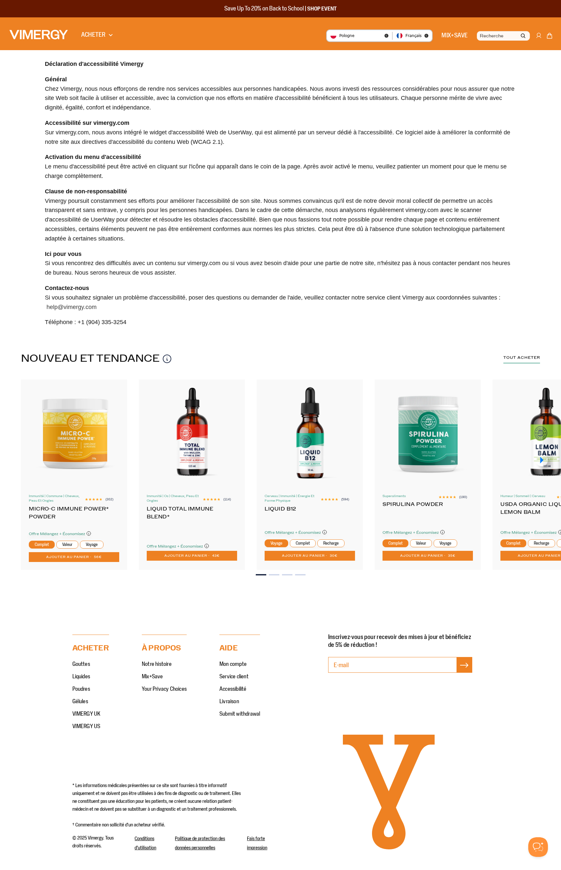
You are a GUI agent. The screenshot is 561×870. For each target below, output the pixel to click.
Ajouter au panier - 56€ (74, 557)
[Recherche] (523, 36)
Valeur (67, 544)
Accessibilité (233, 689)
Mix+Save (152, 677)
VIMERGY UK (86, 714)
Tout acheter (521, 357)
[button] (549, 37)
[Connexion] (538, 38)
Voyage (92, 544)
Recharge (331, 543)
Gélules (80, 702)
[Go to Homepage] (38, 34)
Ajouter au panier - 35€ (428, 555)
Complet (42, 544)
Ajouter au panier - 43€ (192, 555)
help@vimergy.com (72, 307)
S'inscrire (464, 672)
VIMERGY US (86, 726)
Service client (234, 677)
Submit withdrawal (239, 714)
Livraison (229, 702)
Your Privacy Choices (164, 689)
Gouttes (81, 664)
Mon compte (233, 664)
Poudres (81, 689)
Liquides (81, 677)
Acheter (93, 34)
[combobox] (502, 36)
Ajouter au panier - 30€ (310, 555)
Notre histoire (157, 664)
